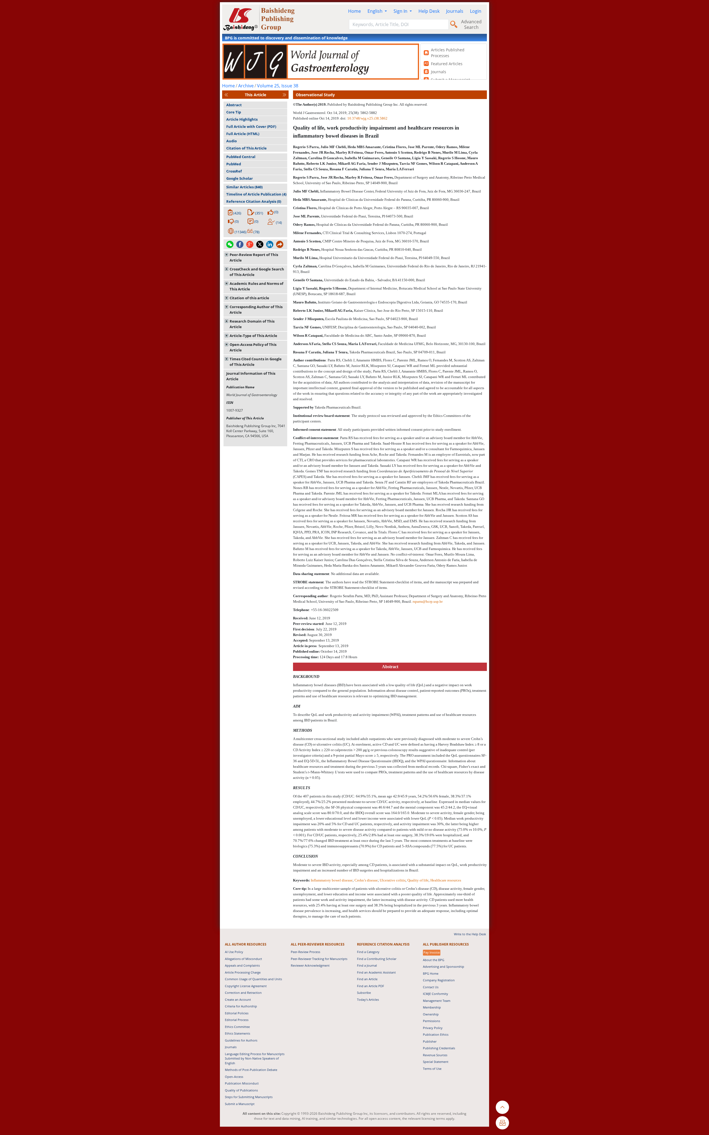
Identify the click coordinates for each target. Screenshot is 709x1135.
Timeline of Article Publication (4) (256, 194)
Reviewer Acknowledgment (310, 965)
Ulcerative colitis (392, 880)
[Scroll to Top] (502, 1107)
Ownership (431, 1014)
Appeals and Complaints (242, 965)
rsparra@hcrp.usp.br (428, 601)
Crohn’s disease (366, 880)
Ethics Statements (237, 1033)
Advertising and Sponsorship (443, 966)
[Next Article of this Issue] (284, 94)
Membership (432, 1007)
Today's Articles (368, 999)
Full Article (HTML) (242, 133)
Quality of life (417, 880)
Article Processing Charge (243, 972)
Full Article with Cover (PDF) (251, 126)
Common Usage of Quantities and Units (253, 979)
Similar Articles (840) (244, 186)
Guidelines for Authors (241, 1040)
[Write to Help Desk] (502, 1122)
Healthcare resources (445, 880)
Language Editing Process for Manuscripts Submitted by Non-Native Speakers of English (254, 1058)
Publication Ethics (435, 1034)
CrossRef (234, 171)
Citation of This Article (246, 148)
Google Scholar (239, 178)
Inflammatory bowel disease (332, 880)
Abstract (234, 104)
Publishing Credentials (439, 1048)
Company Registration (439, 980)
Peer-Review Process (305, 952)
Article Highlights (242, 119)
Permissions (431, 1021)
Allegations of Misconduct (243, 959)
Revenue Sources (435, 1055)
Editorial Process (236, 1020)
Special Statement (435, 1062)
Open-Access (234, 1077)
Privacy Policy (433, 1028)
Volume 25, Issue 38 (277, 86)
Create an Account (238, 999)
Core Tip (233, 112)
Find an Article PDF (370, 986)
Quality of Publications (241, 1090)
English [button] (376, 11)
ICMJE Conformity (435, 994)
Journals (454, 11)
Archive (246, 86)
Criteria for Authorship (241, 1006)
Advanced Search (471, 24)
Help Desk (429, 11)
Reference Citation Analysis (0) (253, 201)
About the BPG (433, 960)
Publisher (429, 1041)
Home (354, 11)
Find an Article (367, 979)
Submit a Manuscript (240, 1104)
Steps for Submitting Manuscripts (249, 1097)
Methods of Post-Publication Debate (251, 1070)
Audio (231, 140)
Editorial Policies (236, 1013)
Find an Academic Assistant (376, 972)
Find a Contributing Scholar (376, 959)
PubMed (233, 163)
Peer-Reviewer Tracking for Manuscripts (319, 959)
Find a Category (368, 952)
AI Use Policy (234, 952)
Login (475, 11)
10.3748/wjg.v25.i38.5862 (367, 118)
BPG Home (430, 973)
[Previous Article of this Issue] (226, 94)
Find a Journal (367, 965)
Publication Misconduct (242, 1083)
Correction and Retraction (243, 992)
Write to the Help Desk (470, 934)
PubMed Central (240, 156)
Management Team (436, 1001)
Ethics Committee (237, 1027)
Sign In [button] (401, 11)
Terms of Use (432, 1068)
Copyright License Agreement (246, 986)
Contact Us (430, 987)
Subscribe (364, 992)
